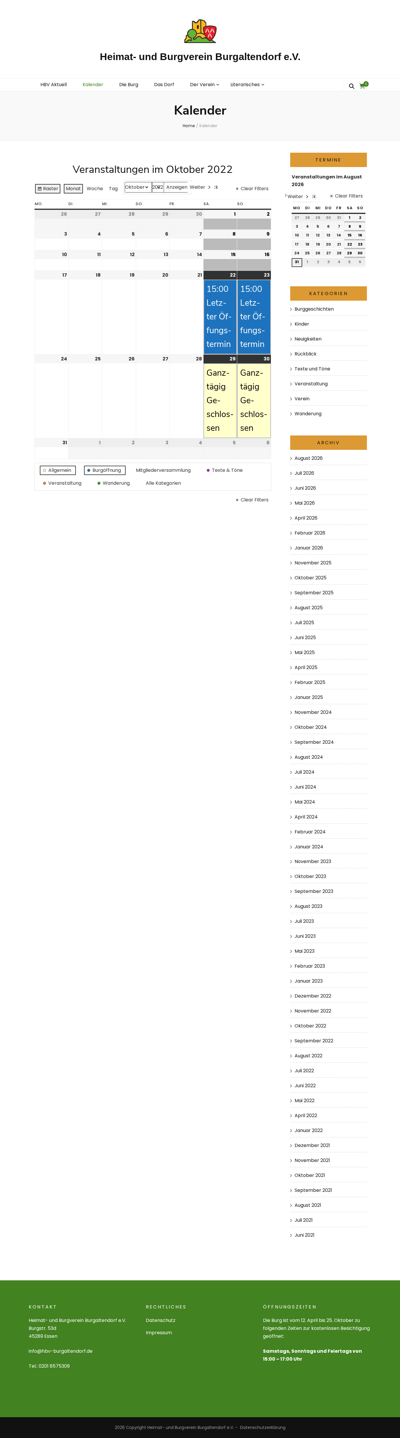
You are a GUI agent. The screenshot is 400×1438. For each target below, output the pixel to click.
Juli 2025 (304, 622)
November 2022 (313, 1011)
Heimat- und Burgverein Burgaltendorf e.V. (200, 56)
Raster (47, 189)
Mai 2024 (305, 802)
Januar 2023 (309, 981)
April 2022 (306, 1115)
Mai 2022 (304, 1100)
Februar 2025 (310, 682)
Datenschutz (160, 1320)
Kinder (302, 324)
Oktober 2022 (310, 1025)
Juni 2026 (305, 488)
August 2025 (309, 607)
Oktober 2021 (310, 1175)
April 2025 (306, 667)
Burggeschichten (314, 309)
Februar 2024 (310, 831)
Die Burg (128, 84)
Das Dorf (164, 84)
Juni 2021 (304, 1235)
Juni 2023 (305, 936)
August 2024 (309, 757)
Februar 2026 (310, 533)
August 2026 (309, 458)
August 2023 (308, 906)
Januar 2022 (309, 1130)
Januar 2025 (309, 697)
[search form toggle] (351, 86)
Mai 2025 (305, 652)
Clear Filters (255, 188)
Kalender (93, 84)
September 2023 (314, 891)
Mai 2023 (304, 951)
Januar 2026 (309, 547)
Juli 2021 (304, 1220)
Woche (95, 188)
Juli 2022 (304, 1070)
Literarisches (245, 84)
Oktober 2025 (311, 577)
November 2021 (312, 1160)
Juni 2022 (305, 1085)
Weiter (197, 187)
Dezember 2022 (313, 996)
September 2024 (314, 742)
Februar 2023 (310, 966)
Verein (302, 398)
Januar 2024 (309, 846)
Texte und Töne (312, 368)
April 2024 (306, 817)
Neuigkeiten (308, 339)
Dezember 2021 (312, 1145)
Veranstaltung (311, 383)
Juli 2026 (304, 473)
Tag (113, 188)
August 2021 (308, 1205)
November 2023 (313, 861)
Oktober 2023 (310, 876)
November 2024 (313, 712)
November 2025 (313, 562)
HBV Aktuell (53, 84)
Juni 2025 (305, 637)
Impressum (159, 1332)
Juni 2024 (305, 787)
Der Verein (202, 84)
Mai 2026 (305, 503)
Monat (73, 188)
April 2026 (306, 518)
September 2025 (314, 592)
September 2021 (313, 1190)
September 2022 (314, 1040)
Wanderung (308, 413)
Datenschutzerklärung (263, 1427)
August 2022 (308, 1055)
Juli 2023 (304, 921)
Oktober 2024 (311, 727)
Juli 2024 (304, 772)
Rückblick (306, 353)
